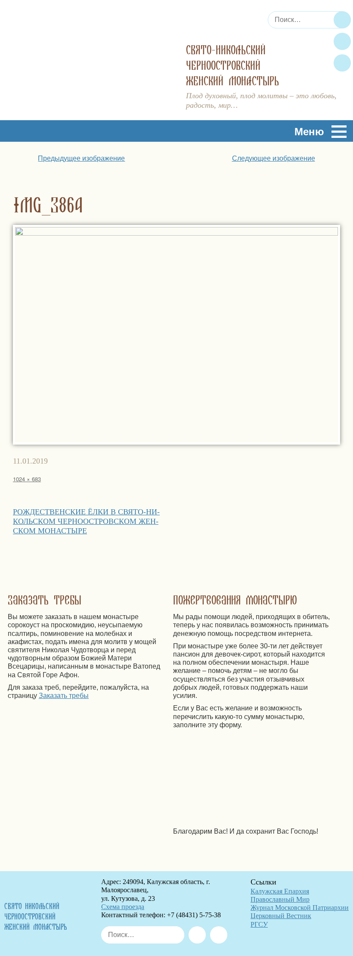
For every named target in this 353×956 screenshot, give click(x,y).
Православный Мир (280, 899)
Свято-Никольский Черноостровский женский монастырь (232, 66)
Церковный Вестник (281, 915)
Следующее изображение (273, 158)
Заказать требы (64, 695)
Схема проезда (122, 906)
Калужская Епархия (280, 891)
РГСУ (259, 924)
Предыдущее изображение (81, 158)
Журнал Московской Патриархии (300, 907)
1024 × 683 (27, 479)
